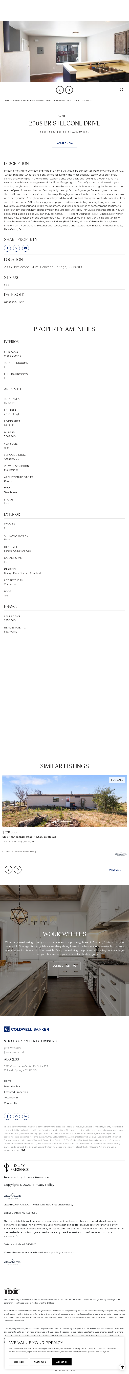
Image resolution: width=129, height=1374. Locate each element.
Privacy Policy (43, 1185)
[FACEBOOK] (7, 1116)
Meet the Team (13, 1086)
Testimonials (11, 1097)
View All (115, 869)
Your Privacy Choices (64, 1370)
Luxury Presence (36, 1177)
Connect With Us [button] (64, 965)
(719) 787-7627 (12, 1048)
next (69, 90)
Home (8, 1080)
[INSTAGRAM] (16, 1116)
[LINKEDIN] (25, 1116)
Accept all (61, 1362)
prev (60, 90)
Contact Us (10, 1103)
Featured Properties (16, 1092)
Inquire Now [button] (64, 143)
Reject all (18, 1362)
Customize (40, 1362)
